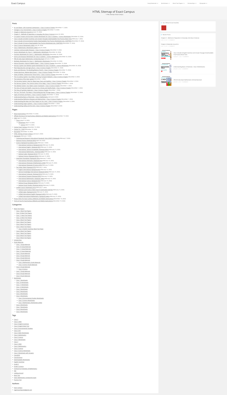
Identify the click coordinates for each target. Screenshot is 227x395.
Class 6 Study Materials (23, 267)
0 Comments (172, 40)
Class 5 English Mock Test (21, 326)
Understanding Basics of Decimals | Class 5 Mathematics (31, 97)
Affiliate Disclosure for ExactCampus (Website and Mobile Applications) (35, 116)
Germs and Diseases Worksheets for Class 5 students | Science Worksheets (36, 56)
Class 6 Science (22, 269)
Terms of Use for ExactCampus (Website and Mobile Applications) (33, 201)
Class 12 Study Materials (23, 251)
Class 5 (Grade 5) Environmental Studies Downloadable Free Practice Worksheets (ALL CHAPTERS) (42, 41)
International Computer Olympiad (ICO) (30, 174)
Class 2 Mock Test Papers (23, 220)
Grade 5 (16, 364)
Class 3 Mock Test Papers (23, 222)
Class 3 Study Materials (23, 256)
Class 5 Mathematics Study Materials (29, 262)
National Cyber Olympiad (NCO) (27, 154)
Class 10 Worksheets (22, 282)
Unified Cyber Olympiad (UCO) (27, 192)
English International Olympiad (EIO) (29, 169)
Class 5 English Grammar (21, 324)
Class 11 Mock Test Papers (24, 215)
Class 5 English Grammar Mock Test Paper (30, 229)
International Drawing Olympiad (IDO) (29, 176)
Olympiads (17, 136)
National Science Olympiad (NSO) (28, 156)
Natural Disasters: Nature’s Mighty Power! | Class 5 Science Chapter (34, 63)
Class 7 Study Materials (23, 271)
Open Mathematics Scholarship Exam (25, 377)
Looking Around (18, 373)
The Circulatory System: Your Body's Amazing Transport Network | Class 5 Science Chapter (41, 77)
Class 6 (18, 120)
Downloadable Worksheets (22, 360)
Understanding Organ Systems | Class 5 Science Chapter (31, 103)
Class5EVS (17, 355)
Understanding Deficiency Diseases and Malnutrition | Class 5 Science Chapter (37, 99)
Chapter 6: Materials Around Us (23, 32)
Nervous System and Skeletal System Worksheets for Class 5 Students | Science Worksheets (41, 65)
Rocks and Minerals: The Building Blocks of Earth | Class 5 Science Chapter (36, 70)
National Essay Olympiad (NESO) (28, 183)
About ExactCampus (20, 114)
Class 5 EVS (17, 331)
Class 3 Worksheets (22, 291)
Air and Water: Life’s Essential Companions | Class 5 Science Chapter (34, 27)
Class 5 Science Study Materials (27, 265)
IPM (15, 371)
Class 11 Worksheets (22, 285)
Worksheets (21, 122)
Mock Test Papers (19, 209)
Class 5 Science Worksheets (26, 300)
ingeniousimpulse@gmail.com (23, 390)
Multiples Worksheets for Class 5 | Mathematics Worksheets (32, 61)
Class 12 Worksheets (22, 287)
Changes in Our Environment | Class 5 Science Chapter (30, 30)
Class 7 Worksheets (22, 307)
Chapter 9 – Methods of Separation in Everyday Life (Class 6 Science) (34, 34)
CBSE (15, 118)
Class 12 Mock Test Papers (24, 218)
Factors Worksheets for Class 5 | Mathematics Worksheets (31, 52)
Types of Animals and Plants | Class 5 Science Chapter (30, 94)
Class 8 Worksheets (22, 309)
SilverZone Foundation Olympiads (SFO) (28, 158)
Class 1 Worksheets (22, 280)
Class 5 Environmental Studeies (23, 328)
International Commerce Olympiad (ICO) (30, 145)
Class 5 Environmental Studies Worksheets (31, 298)
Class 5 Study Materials (23, 260)
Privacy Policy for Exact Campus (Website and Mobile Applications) (33, 199)
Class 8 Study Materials (23, 273)
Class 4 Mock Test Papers (23, 224)
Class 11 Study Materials (23, 249)
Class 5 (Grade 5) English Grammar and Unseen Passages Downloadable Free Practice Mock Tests (43, 39)
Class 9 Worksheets (22, 312)
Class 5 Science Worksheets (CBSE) (24, 45)
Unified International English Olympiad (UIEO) (32, 194)
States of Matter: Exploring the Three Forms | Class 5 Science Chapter (35, 74)
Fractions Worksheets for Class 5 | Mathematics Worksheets (32, 54)
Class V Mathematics (20, 346)
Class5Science (18, 357)
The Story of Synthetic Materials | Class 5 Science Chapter (31, 90)
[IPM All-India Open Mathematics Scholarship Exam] (166, 81)
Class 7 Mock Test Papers (23, 233)
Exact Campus (18, 3)
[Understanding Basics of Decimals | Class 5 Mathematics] (166, 68)
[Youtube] (163, 27)
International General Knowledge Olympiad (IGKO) (33, 149)
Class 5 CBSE (18, 322)
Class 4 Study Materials (23, 258)
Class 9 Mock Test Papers (23, 238)
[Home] (104, 14)
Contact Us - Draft (19, 129)
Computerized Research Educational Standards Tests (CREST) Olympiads (37, 138)
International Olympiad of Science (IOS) (30, 165)
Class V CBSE (18, 344)
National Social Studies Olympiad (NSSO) (30, 185)
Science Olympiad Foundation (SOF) (26, 143)
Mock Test (17, 375)
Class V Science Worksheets (22, 351)
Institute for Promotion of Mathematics (25, 369)
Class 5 (16, 319)
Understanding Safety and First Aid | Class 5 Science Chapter (32, 106)
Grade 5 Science (19, 366)
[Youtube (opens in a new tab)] (214, 3)
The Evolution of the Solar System (24, 79)
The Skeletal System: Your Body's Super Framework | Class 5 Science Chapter (37, 86)
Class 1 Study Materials (23, 244)
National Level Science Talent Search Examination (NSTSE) (35, 190)
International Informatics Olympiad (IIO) (30, 160)
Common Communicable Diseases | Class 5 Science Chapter (32, 50)
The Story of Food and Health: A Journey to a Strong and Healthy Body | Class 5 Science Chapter (42, 88)
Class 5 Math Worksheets (21, 333)
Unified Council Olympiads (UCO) (26, 187)
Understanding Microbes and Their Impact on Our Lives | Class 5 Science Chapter (38, 101)
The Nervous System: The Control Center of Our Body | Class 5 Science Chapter (37, 83)
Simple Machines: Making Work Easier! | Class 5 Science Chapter (33, 72)
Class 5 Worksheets (22, 296)
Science (23, 125)
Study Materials (18, 242)
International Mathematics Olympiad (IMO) (31, 152)
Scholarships (18, 240)
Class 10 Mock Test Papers (24, 213)
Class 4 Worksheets (22, 294)
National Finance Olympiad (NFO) (26, 140)
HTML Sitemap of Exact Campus (114, 14)
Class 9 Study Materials (23, 276)
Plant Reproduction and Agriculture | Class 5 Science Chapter (32, 68)
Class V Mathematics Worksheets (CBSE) (26, 47)
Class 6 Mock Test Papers (23, 231)
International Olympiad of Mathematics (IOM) (31, 163)
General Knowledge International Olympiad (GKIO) (33, 172)
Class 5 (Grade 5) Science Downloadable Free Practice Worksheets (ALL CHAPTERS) (38, 43)
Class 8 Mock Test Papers (23, 235)
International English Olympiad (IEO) (29, 147)
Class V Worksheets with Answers (24, 353)
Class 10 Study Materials (23, 247)
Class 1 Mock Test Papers (23, 211)
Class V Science (18, 348)
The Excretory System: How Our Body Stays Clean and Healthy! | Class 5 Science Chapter (40, 81)
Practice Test (18, 380)
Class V (16, 342)
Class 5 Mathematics (20, 335)
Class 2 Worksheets (22, 289)
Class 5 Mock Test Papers (23, 227)
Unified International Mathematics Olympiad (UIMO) (33, 196)
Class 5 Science (18, 337)
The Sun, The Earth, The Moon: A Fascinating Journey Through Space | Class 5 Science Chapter (42, 92)
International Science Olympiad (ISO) (29, 181)
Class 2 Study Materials (23, 253)
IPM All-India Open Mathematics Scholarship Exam (29, 59)
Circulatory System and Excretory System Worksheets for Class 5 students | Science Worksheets (42, 36)
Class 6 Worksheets (22, 305)
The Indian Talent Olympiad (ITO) (26, 167)
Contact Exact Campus (20, 127)
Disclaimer (17, 131)
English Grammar (19, 362)
